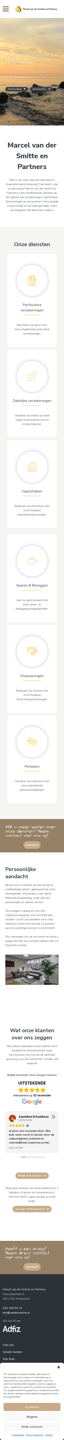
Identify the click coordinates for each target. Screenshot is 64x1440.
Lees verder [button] (53, 1147)
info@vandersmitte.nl (16, 1313)
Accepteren (32, 1406)
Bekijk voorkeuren (32, 1426)
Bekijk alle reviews (30, 1175)
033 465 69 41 (13, 1308)
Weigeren (32, 1416)
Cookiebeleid (18, 1435)
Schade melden (15, 89)
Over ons (8, 1345)
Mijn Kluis (9, 1359)
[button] (58, 1367)
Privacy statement (34, 1435)
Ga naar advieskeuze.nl (30, 1209)
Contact (49, 1435)
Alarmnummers (39, 89)
